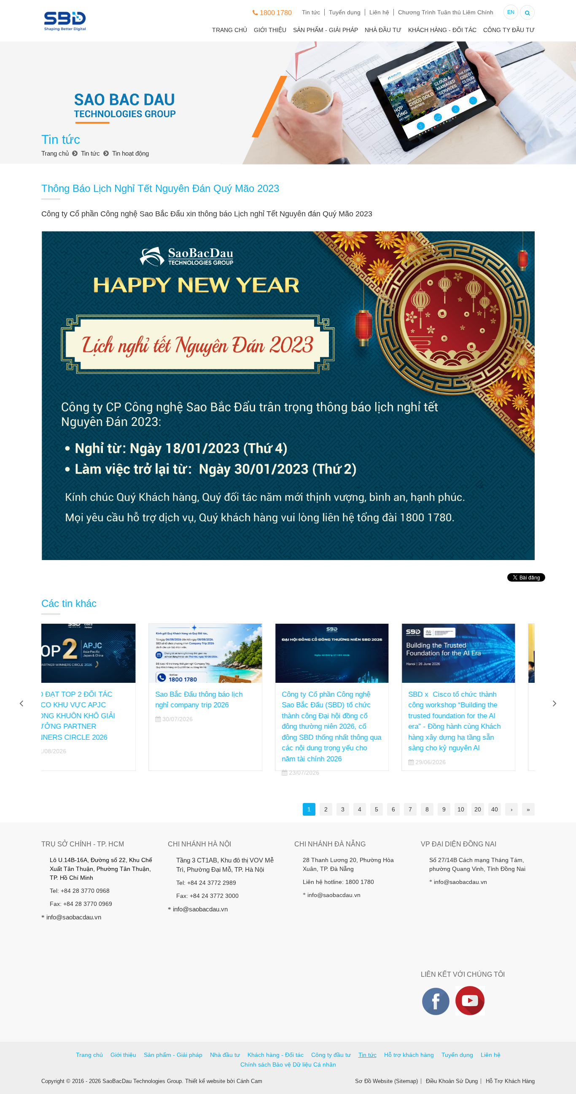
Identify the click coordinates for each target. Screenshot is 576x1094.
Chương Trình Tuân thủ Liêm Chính (445, 12)
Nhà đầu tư (383, 30)
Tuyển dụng (345, 12)
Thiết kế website (205, 1081)
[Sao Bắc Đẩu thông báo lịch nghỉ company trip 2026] (98, 653)
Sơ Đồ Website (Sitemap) (386, 1081)
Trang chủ (229, 30)
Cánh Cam (249, 1081)
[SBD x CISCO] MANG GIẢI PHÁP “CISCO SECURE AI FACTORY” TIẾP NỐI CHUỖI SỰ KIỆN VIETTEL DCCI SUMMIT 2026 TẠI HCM (474, 715)
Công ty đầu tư (509, 30)
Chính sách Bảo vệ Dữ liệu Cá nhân (288, 1064)
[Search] (527, 11)
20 (477, 809)
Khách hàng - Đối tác (442, 30)
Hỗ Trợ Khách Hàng (510, 1081)
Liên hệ (379, 12)
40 (494, 809)
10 (461, 809)
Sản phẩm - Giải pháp (325, 30)
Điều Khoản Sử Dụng (452, 1081)
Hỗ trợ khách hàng (409, 1054)
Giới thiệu (270, 30)
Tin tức (311, 12)
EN (510, 12)
